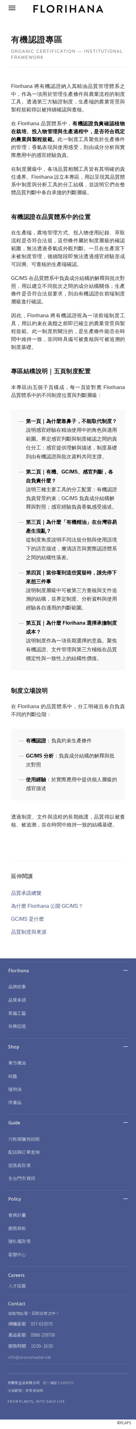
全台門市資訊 (21, 1178)
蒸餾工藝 (17, 1013)
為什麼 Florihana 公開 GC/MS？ (47, 906)
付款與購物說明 (24, 1139)
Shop (13, 1046)
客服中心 (17, 1254)
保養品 (15, 1102)
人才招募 (17, 1286)
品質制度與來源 (28, 932)
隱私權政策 (19, 1241)
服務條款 (17, 1228)
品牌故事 (17, 986)
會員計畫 (17, 1215)
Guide (14, 1122)
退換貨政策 (19, 1165)
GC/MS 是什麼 (27, 919)
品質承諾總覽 (26, 893)
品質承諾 (17, 1000)
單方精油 (17, 1063)
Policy (14, 1199)
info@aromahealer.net (29, 1357)
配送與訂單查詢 (24, 1152)
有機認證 (17, 1026)
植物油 (15, 1089)
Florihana (18, 970)
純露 (12, 1076)
